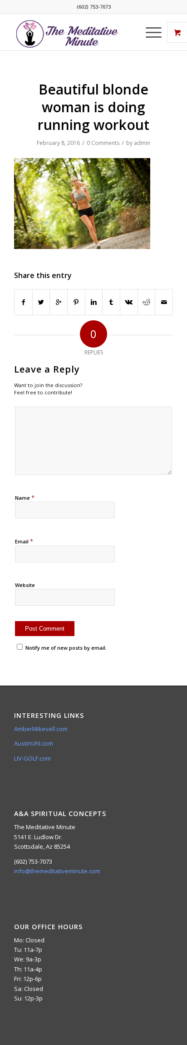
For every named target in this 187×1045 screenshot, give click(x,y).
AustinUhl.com (33, 743)
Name (24, 497)
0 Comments (103, 143)
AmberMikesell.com (41, 729)
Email (24, 541)
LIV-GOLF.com (32, 758)
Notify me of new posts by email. (66, 647)
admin (142, 143)
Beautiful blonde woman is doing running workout (93, 107)
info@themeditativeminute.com (57, 871)
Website (25, 585)
